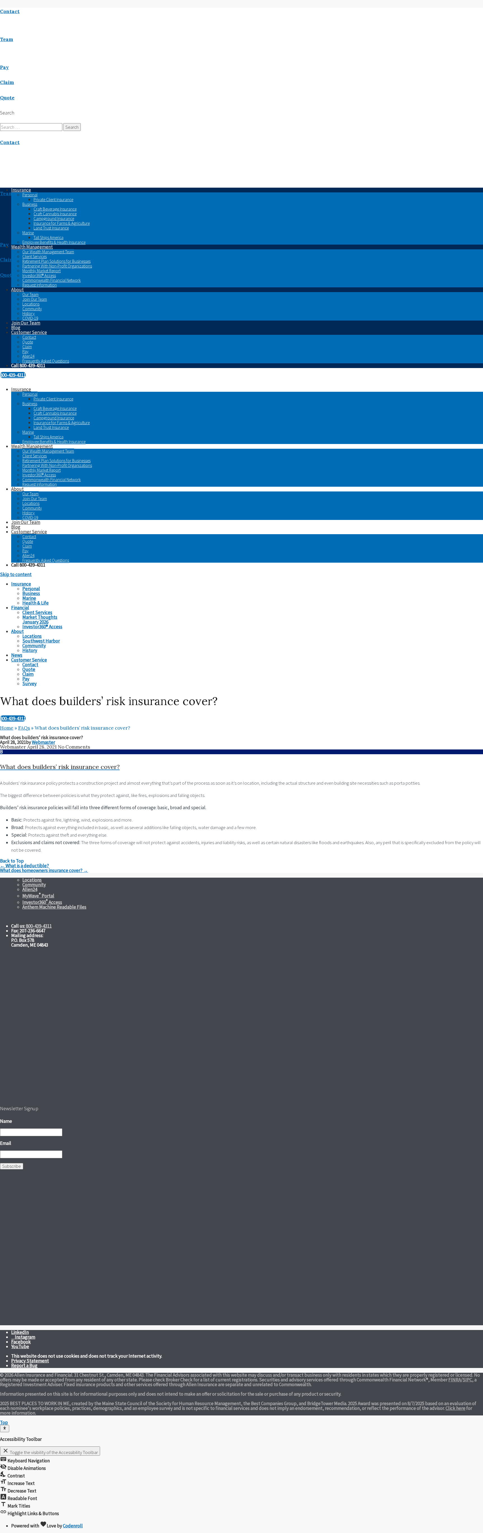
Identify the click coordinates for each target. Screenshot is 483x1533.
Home (6, 728)
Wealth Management (32, 247)
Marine (28, 232)
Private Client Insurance (53, 199)
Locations (30, 304)
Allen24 (28, 356)
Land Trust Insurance (51, 228)
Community (32, 308)
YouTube (20, 1346)
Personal (29, 194)
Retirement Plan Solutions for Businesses (56, 261)
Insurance (21, 389)
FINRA (454, 1380)
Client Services (34, 256)
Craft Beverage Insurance (55, 209)
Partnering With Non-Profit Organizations (57, 266)
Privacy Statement (30, 1361)
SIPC (467, 1380)
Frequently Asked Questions (45, 361)
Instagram (25, 1337)
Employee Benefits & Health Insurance (54, 242)
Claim (27, 346)
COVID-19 (30, 318)
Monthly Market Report (41, 270)
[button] (241, 760)
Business (29, 204)
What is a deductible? (24, 866)
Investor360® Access (39, 275)
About (17, 289)
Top (4, 1422)
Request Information (39, 285)
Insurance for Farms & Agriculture (62, 223)
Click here (455, 1408)
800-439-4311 (13, 375)
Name (6, 1121)
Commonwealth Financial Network (51, 280)
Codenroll (73, 1526)
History (28, 313)
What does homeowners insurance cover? (44, 870)
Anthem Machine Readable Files (54, 907)
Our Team (30, 294)
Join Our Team (34, 299)
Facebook (21, 1342)
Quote (27, 342)
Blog (15, 327)
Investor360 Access (42, 902)
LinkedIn (20, 1332)
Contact (29, 337)
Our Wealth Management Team (48, 251)
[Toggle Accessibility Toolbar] (4, 1428)
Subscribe (11, 1166)
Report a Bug (24, 1365)
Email (5, 1143)
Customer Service (29, 332)
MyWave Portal (38, 896)
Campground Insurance (54, 218)
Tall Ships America (48, 237)
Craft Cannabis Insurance (55, 213)
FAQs (24, 728)
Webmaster (43, 742)
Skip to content (16, 574)
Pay (25, 351)
